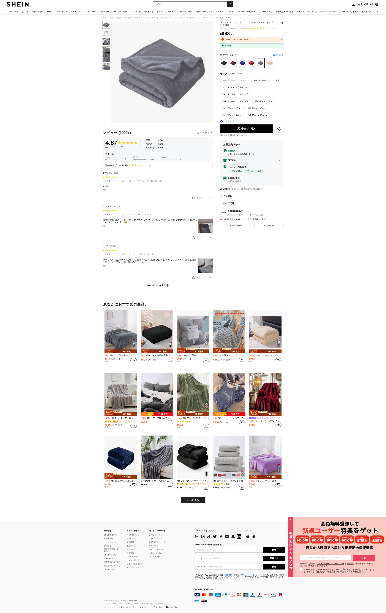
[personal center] (353, 4)
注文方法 (130, 553)
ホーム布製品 (115, 18)
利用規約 (228, 575)
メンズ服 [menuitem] (137, 11)
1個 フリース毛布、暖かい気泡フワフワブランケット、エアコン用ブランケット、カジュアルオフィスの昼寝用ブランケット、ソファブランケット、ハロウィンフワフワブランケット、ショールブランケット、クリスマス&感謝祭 (121, 418)
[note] (120, 351)
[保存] (279, 128)
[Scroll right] (377, 11)
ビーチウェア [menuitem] (76, 11)
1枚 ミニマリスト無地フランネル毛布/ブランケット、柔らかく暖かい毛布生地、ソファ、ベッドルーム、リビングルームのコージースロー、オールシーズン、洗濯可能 (266, 480)
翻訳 (104, 190)
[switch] (148, 165)
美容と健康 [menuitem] (148, 11)
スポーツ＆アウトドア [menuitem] (349, 11)
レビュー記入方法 (156, 549)
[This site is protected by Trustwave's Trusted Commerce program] (197, 601)
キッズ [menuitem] (159, 11)
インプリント (144, 607)
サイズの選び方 (133, 560)
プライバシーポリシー (250, 575)
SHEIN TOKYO (110, 555)
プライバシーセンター (113, 603)
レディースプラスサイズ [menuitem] (247, 11)
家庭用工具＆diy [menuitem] (369, 11)
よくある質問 (154, 557)
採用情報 (107, 546)
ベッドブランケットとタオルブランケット (158, 18)
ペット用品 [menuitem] (312, 11)
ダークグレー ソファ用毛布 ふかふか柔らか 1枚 (157, 480)
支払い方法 (131, 538)
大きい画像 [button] (278, 55)
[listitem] (120, 339)
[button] (371, 4)
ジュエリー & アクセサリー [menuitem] (97, 11)
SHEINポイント (155, 538)
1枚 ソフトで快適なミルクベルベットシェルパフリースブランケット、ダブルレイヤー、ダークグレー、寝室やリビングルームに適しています (157, 418)
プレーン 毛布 (186, 355)
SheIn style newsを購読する (208, 545)
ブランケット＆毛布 (130, 18)
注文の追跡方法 (133, 557)
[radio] (224, 63)
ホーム (105, 18)
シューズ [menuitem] (169, 11)
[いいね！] (193, 198)
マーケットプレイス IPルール (116, 607)
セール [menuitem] (50, 11)
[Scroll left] (374, 11)
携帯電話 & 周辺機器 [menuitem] (285, 11)
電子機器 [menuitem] (300, 11)
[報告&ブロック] (211, 198)
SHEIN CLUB (109, 569)
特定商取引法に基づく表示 (113, 550)
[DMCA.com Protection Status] (204, 601)
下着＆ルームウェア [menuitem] (204, 11)
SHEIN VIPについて (135, 564)
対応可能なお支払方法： (204, 589)
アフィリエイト (133, 567)
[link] (359, 4)
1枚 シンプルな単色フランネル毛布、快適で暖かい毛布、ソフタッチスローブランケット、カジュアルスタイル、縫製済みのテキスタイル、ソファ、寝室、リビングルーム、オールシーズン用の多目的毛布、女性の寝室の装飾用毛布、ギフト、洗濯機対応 (121, 355)
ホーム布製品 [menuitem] (267, 11)
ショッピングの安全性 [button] (237, 167)
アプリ (248, 531)
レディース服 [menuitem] (62, 11)
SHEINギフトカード (157, 542)
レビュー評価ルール (157, 553)
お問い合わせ (154, 535)
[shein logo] (18, 4)
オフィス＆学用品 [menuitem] (328, 11)
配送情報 (130, 542)
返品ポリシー (132, 546)
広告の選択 (158, 607)
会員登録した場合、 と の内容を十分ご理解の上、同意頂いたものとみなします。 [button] (336, 565)
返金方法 (130, 549)
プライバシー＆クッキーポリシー (138, 603)
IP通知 (133, 607)
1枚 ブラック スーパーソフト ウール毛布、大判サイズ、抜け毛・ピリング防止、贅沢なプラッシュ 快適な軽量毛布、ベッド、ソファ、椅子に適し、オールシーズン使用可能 (193, 480)
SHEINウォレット (156, 546)
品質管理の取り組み (112, 566)
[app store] (248, 538)
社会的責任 (108, 538)
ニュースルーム (110, 542)
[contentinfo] (240, 595)
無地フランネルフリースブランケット (266, 355)
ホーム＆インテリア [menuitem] (121, 11)
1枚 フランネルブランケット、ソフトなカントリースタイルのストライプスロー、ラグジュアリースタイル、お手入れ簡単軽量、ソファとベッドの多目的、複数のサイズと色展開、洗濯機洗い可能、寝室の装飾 (266, 421)
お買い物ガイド (133, 535)
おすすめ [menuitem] (25, 11)
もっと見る (193, 500)
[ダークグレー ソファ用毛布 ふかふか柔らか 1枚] (157, 457)
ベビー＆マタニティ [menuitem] (224, 11)
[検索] (230, 4)
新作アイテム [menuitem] (38, 11)
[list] (219, 536)
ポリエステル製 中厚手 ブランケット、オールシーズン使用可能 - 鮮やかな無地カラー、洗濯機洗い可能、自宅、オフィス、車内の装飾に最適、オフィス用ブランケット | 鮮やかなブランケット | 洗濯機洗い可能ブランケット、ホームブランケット (157, 355)
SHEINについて (110, 535)
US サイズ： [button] (234, 73)
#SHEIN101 (109, 558)
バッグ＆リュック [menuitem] (184, 11)
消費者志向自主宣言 (112, 562)
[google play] (254, 538)
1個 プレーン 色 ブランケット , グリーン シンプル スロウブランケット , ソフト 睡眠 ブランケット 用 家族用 (193, 418)
